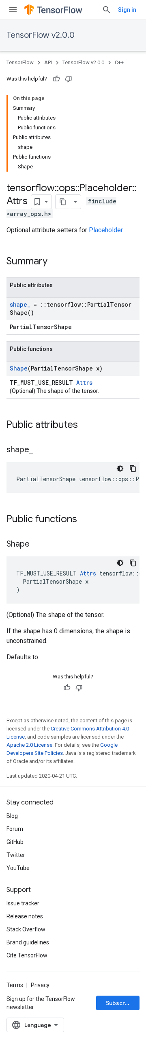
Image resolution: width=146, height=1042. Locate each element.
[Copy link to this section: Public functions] (85, 520)
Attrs (84, 382)
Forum (14, 829)
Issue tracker (22, 903)
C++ (119, 62)
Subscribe (120, 1003)
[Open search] (107, 10)
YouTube (18, 868)
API (48, 62)
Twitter (15, 855)
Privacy (40, 985)
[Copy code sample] (133, 468)
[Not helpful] (68, 79)
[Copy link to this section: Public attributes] (86, 425)
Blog (12, 816)
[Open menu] (13, 10)
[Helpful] (56, 79)
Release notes (24, 916)
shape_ (20, 304)
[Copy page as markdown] (63, 202)
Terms (14, 985)
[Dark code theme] (120, 468)
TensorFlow (20, 62)
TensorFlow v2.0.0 (40, 35)
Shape (19, 368)
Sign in (127, 10)
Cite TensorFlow (26, 955)
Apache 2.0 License (29, 745)
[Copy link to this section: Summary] (55, 262)
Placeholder (105, 230)
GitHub (15, 842)
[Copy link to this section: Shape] (38, 544)
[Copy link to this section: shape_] (41, 450)
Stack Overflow (25, 929)
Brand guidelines (27, 942)
